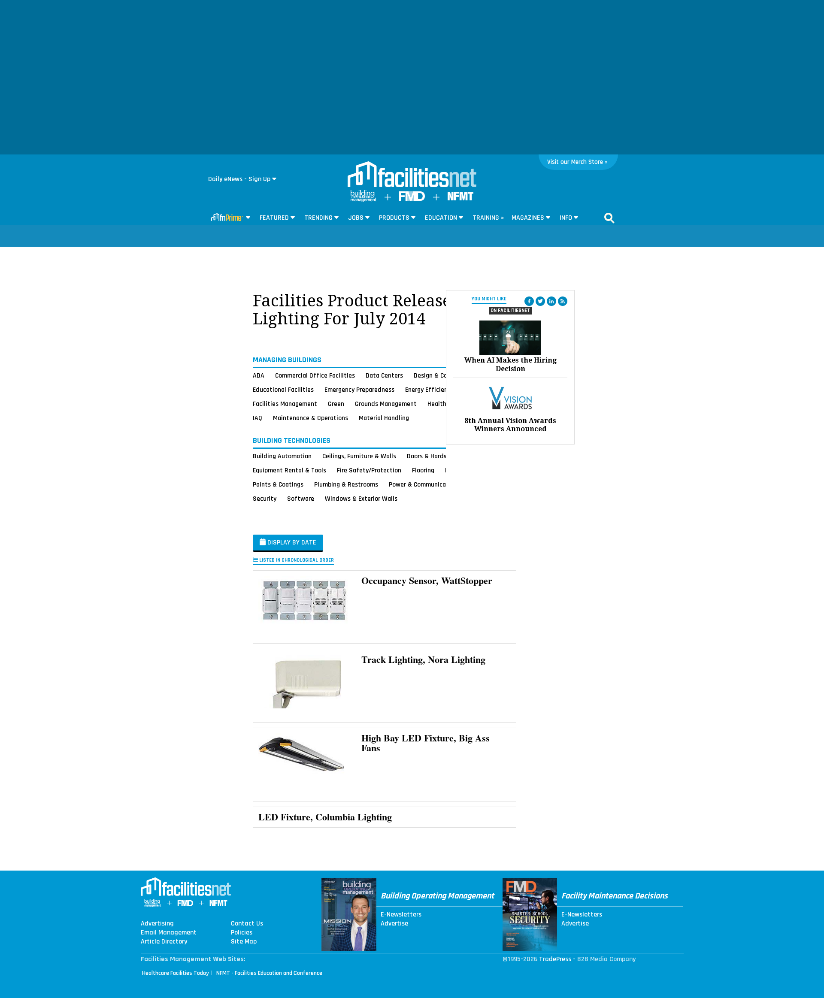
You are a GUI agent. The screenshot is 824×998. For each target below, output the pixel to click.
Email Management (169, 932)
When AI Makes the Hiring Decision (510, 364)
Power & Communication (423, 484)
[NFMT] (460, 198)
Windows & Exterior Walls (361, 498)
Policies (241, 932)
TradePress (555, 959)
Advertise (394, 923)
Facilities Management (285, 403)
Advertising (157, 923)
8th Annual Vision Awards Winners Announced (510, 425)
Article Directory (164, 941)
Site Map (244, 941)
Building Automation (282, 456)
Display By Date (291, 542)
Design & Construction (445, 375)
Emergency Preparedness (359, 389)
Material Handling (384, 418)
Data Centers (384, 375)
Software (300, 498)
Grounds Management (386, 403)
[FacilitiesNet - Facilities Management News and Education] (412, 175)
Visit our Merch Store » (577, 162)
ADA (258, 375)
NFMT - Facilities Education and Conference (269, 973)
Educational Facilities (283, 389)
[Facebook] (529, 301)
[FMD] (412, 198)
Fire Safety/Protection (369, 470)
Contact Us (247, 923)
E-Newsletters (401, 914)
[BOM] (363, 200)
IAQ (257, 418)
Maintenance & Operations (310, 418)
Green (336, 403)
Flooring (423, 470)
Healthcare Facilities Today (175, 973)
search (609, 218)
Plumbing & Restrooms (346, 484)
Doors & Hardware (432, 456)
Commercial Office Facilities (315, 375)
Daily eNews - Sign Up (239, 179)
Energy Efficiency (429, 389)
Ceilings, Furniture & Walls (359, 456)
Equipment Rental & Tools (289, 470)
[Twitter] (540, 301)
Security (264, 498)
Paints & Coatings (278, 484)
